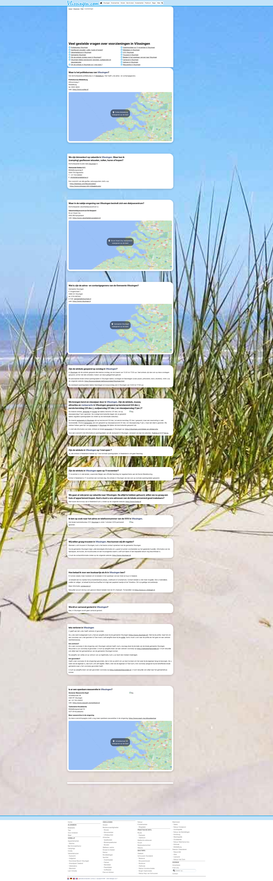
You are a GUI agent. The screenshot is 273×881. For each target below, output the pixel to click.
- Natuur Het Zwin (178, 859)
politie (123, 637)
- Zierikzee (141, 866)
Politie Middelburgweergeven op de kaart (120, 113)
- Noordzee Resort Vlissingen (78, 861)
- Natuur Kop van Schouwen (148, 873)
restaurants (87, 405)
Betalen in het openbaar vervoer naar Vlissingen (140, 57)
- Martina (71, 843)
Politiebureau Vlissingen (79, 47)
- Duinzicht (72, 856)
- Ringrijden (142, 827)
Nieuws (140, 848)
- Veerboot (141, 838)
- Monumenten (108, 832)
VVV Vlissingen (128, 52)
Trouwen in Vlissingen (130, 55)
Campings (71, 848)
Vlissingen (106, 3)
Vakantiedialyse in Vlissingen (81, 52)
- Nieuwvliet (176, 852)
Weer (158, 3)
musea (94, 411)
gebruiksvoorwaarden (84, 878)
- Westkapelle (177, 837)
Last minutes (72, 871)
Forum (140, 843)
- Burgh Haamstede (145, 871)
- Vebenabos (72, 866)
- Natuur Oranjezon (179, 827)
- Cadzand (176, 857)
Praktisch (148, 3)
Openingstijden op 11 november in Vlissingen (139, 47)
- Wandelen (107, 865)
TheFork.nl (155, 433)
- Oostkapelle (177, 829)
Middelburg (100, 76)
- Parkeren (141, 835)
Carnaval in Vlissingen (130, 60)
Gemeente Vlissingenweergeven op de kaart (120, 325)
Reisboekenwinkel (144, 845)
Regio (154, 3)
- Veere (175, 824)
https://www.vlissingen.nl (82, 301)
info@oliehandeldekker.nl (79, 177)
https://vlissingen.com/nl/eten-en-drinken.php (141, 429)
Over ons (175, 868)
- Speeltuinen (107, 840)
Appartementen (73, 841)
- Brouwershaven (144, 861)
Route (140, 833)
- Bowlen (106, 845)
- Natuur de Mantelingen (181, 832)
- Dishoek (175, 844)
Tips (69, 830)
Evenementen (139, 3)
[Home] (101, 3)
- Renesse (141, 858)
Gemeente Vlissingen (78, 55)
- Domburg (176, 834)
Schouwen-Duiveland (145, 856)
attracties (86, 411)
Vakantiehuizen (73, 853)
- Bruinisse (141, 863)
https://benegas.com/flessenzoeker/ (83, 184)
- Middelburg (177, 847)
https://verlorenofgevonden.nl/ (148, 648)
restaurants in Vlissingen (85, 420)
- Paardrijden (107, 867)
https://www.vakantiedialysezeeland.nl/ (87, 218)
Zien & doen (130, 3)
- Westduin (72, 868)
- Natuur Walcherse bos (180, 842)
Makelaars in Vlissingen (131, 50)
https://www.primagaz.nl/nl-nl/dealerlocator (85, 186)
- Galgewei (72, 858)
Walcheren (176, 822)
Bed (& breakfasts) (74, 846)
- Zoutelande (177, 839)
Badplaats (71, 828)
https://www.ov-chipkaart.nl (144, 590)
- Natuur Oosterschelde (146, 868)
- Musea (106, 830)
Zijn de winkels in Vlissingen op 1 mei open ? (86, 65)
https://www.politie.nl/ (80, 89)
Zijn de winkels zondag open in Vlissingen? (86, 57)
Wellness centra (108, 847)
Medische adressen (145, 840)
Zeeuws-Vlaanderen (179, 849)
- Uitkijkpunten (108, 835)
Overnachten (115, 3)
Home (70, 822)
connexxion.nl (85, 586)
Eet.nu (166, 433)
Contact (175, 873)
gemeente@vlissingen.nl (82, 299)
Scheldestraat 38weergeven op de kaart (120, 742)
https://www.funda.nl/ (133, 501)
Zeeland (140, 853)
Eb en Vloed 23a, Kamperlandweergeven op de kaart (121, 242)
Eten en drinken (108, 872)
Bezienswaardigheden (110, 827)
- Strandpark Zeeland (75, 863)
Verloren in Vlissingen (130, 62)
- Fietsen (106, 862)
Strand (123, 3)
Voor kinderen (73, 833)
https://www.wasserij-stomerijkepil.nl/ (86, 703)
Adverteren (176, 865)
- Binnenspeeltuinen (110, 842)
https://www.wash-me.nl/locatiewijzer (142, 718)
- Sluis (174, 854)
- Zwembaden (108, 860)
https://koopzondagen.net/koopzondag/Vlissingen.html (104, 381)
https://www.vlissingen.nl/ (121, 555)
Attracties (106, 837)
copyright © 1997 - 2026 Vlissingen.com (106, 878)
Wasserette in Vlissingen (131, 65)
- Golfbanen (107, 870)
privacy (93, 878)
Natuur (105, 852)
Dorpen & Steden (109, 850)
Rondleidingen (108, 855)
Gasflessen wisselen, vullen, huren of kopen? (87, 50)
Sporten (105, 857)
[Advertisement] (190, 55)
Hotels (70, 851)
